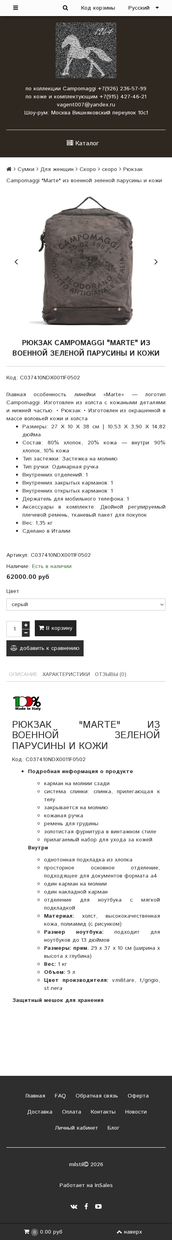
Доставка (38, 1112)
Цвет (12, 591)
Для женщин (57, 169)
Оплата (70, 1112)
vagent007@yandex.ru (86, 105)
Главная (34, 1096)
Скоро (88, 169)
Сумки (26, 169)
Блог (113, 1128)
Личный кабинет (75, 1128)
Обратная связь (96, 1096)
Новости (135, 1112)
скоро (109, 169)
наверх (133, 1232)
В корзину (58, 628)
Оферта (137, 1096)
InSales (104, 1185)
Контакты (102, 1112)
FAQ (59, 1096)
